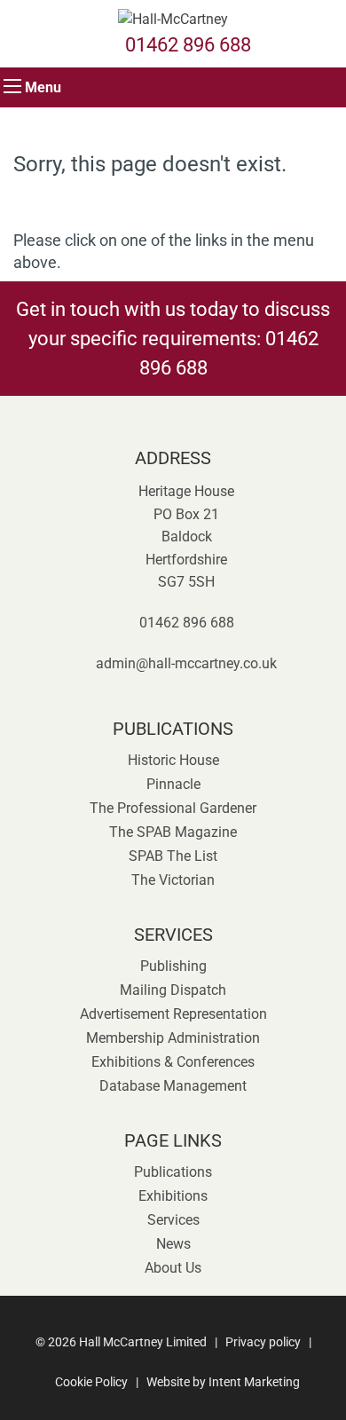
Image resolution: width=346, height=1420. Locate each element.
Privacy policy (263, 1342)
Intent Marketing (254, 1382)
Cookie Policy (91, 1382)
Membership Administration (173, 1038)
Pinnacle (173, 784)
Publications (173, 1172)
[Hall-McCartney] (173, 13)
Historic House (173, 760)
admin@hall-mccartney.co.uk (186, 663)
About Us (173, 1267)
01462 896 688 (188, 45)
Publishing (173, 966)
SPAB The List (173, 856)
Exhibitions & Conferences (173, 1061)
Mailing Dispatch (173, 990)
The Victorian (173, 880)
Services (173, 1219)
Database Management (173, 1085)
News (173, 1243)
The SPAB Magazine (173, 832)
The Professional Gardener (173, 808)
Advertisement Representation (173, 1014)
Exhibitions (173, 1195)
